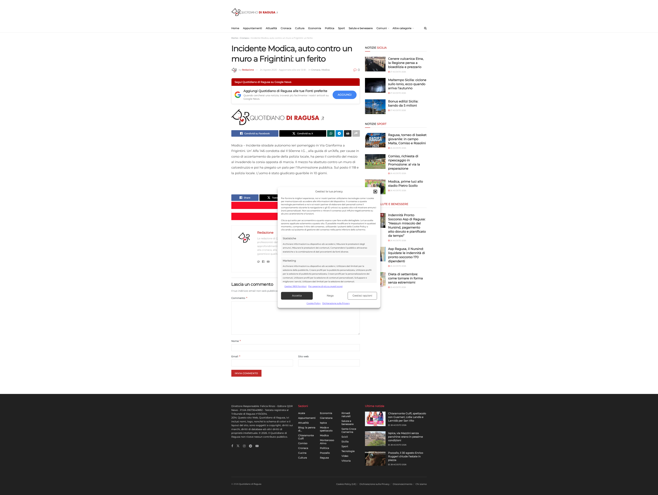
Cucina (302, 452)
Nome (236, 341)
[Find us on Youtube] (257, 446)
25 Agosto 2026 (398, 287)
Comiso (302, 443)
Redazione (248, 69)
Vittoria (346, 460)
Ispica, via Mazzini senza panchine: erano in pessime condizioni (405, 436)
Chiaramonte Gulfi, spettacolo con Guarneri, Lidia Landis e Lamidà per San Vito (407, 417)
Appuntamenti (252, 28)
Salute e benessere (361, 28)
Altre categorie (402, 28)
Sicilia (345, 441)
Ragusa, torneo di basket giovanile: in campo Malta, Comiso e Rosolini (407, 139)
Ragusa (324, 457)
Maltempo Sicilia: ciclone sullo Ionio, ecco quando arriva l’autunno (407, 84)
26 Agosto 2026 (398, 148)
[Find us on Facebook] (232, 446)
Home (235, 28)
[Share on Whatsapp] (331, 133)
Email (236, 356)
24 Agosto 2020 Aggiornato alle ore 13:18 (283, 69)
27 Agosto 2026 (398, 72)
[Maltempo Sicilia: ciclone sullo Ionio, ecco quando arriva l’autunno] (375, 85)
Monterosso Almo (327, 442)
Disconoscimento (402, 484)
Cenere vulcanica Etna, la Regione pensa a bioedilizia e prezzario (406, 63)
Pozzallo (325, 452)
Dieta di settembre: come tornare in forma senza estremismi (405, 278)
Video (345, 455)
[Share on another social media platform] (356, 133)
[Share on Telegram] (339, 133)
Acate (301, 413)
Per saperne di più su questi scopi (325, 286)
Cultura (299, 28)
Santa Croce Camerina (349, 430)
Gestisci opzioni (362, 295)
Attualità (271, 28)
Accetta (297, 295)
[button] (375, 191)
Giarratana (326, 417)
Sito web (303, 356)
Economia (314, 28)
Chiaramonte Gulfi (306, 437)
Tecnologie (348, 451)
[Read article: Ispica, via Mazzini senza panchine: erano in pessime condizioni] (375, 438)
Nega (330, 295)
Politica (329, 28)
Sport (341, 28)
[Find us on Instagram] (244, 446)
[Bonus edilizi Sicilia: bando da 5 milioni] (375, 106)
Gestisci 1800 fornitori (295, 286)
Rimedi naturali (346, 415)
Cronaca (286, 28)
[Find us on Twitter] (238, 446)
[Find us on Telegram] (250, 446)
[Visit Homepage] (254, 12)
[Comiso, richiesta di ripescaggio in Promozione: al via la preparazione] (375, 161)
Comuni (381, 28)
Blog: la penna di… (306, 429)
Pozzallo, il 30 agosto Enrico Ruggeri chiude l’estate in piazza (405, 456)
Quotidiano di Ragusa (250, 484)
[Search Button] (425, 28)
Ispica (323, 422)
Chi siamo (421, 484)
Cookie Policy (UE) (346, 484)
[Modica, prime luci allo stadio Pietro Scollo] (375, 187)
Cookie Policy (314, 303)
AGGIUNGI (345, 94)
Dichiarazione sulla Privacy (336, 303)
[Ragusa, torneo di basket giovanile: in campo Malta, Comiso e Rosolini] (375, 140)
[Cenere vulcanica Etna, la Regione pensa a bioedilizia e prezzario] (375, 64)
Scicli (345, 436)
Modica (325, 69)
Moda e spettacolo (326, 429)
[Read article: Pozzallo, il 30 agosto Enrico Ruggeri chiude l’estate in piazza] (375, 458)
